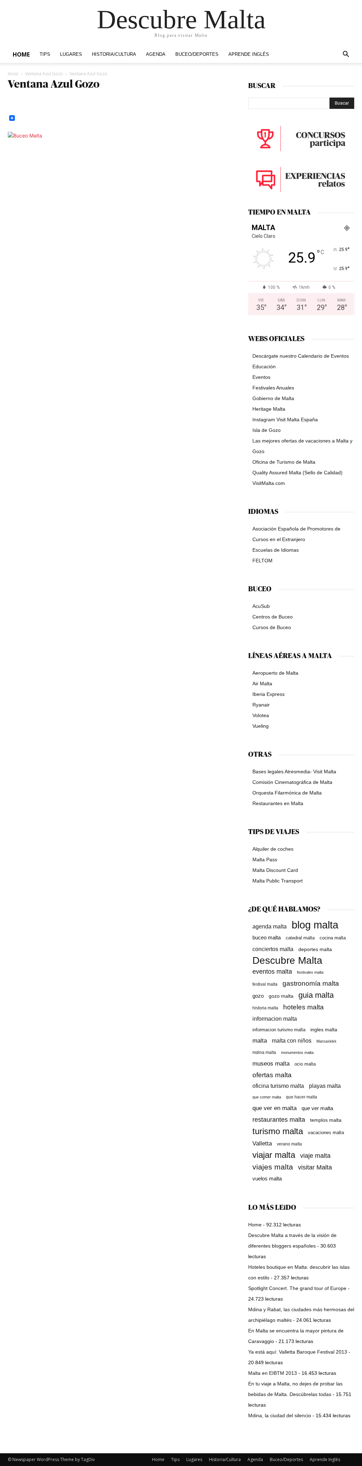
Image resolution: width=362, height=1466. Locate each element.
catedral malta (300, 938)
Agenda (155, 54)
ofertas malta (272, 1075)
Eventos (261, 377)
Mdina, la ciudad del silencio (279, 1415)
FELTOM (262, 560)
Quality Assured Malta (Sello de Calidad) (297, 472)
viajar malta (273, 1155)
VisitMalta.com (268, 483)
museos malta (271, 1063)
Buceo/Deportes (196, 54)
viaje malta (315, 1155)
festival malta (265, 984)
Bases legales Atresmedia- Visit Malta (294, 771)
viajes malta (272, 1167)
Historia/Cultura (114, 54)
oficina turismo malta (278, 1086)
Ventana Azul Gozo (44, 74)
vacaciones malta (326, 1132)
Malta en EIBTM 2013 (272, 1373)
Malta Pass (264, 859)
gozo (258, 996)
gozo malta (281, 996)
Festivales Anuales (273, 388)
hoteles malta (303, 1007)
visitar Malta (315, 1167)
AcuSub (261, 606)
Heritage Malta (268, 409)
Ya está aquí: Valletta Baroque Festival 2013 (297, 1352)
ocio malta (305, 1064)
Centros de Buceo (272, 617)
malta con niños (291, 1040)
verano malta (289, 1144)
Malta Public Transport (277, 881)
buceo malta (266, 937)
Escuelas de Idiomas (275, 550)
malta (259, 1040)
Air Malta (262, 683)
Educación (264, 366)
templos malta (325, 1120)
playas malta (325, 1086)
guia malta (316, 995)
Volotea (260, 715)
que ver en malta (274, 1108)
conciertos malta (272, 949)
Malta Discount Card (275, 870)
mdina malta (264, 1052)
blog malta (315, 924)
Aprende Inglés (248, 54)
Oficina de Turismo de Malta (283, 462)
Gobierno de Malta (273, 398)
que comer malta (266, 1097)
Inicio (13, 74)
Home (21, 54)
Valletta (262, 1143)
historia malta (265, 1007)
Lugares (71, 54)
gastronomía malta (310, 983)
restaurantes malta (278, 1119)
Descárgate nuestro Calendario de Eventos (300, 356)
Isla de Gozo (266, 430)
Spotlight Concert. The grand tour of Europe (297, 1288)
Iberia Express (268, 694)
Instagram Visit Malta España (285, 419)
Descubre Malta (287, 960)
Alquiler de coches (272, 849)
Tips (45, 54)
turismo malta (277, 1131)
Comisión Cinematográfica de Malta (292, 782)
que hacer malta (301, 1097)
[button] (345, 55)
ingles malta (323, 1029)
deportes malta (315, 949)
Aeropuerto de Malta (275, 673)
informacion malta (274, 1018)
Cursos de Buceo (271, 627)
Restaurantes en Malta (277, 803)
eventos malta (272, 971)
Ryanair (261, 705)
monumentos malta (297, 1052)
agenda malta (269, 926)
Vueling (260, 726)
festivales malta (310, 972)
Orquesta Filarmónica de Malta (287, 793)
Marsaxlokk (326, 1041)
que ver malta (317, 1108)
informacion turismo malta (278, 1029)
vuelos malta (267, 1178)
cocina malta (333, 937)
